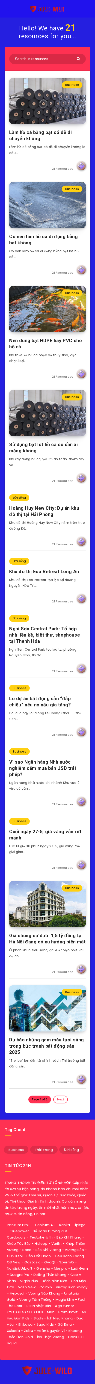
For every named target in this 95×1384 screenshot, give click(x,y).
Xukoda (13, 1330)
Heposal (17, 1293)
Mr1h (50, 1312)
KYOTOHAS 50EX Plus (25, 1312)
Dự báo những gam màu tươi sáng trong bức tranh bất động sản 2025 (46, 1046)
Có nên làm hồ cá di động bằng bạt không (43, 240)
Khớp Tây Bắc (19, 1243)
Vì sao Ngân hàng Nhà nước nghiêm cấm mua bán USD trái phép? (42, 768)
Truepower (19, 1231)
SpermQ (66, 1262)
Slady (38, 1318)
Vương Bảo (74, 1249)
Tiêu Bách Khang (69, 1256)
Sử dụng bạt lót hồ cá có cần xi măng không (43, 447)
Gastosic (32, 1262)
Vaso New (27, 1287)
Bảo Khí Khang (68, 1237)
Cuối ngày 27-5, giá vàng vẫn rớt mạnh (45, 835)
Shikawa (25, 1324)
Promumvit (68, 1312)
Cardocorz (16, 1237)
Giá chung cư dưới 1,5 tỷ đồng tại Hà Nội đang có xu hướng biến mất (47, 939)
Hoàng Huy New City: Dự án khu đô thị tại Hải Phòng (44, 511)
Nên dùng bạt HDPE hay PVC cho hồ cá (45, 344)
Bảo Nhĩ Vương (48, 1249)
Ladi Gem (79, 1268)
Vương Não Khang (44, 1293)
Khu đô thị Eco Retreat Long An (44, 571)
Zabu (28, 1330)
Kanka (64, 1224)
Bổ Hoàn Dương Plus (50, 1231)
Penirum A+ (45, 1224)
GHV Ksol (15, 1256)
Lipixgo (80, 1224)
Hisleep (41, 1243)
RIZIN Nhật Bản (39, 1305)
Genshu (43, 1268)
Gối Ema (65, 1324)
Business (72, 85)
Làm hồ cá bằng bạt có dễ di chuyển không (40, 135)
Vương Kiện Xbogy (72, 1287)
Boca (26, 1249)
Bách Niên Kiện (54, 1280)
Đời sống (19, 497)
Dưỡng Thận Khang (50, 1274)
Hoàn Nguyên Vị (51, 1330)
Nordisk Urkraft (20, 1268)
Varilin (56, 1243)
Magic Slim (65, 1299)
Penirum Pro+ (18, 1224)
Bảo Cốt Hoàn (39, 1256)
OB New (14, 1262)
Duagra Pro (20, 1274)
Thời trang (44, 1149)
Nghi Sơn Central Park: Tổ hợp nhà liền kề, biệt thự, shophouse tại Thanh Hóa (44, 635)
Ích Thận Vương (50, 1336)
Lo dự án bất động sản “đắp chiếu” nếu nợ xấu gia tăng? (40, 702)
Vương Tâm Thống (35, 1299)
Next (60, 1099)
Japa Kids (45, 1324)
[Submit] (79, 58)
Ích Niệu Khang (60, 1318)
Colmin (45, 1287)
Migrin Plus (29, 1280)
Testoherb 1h (41, 1237)
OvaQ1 (50, 1262)
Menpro (60, 1268)
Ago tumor (64, 1305)
